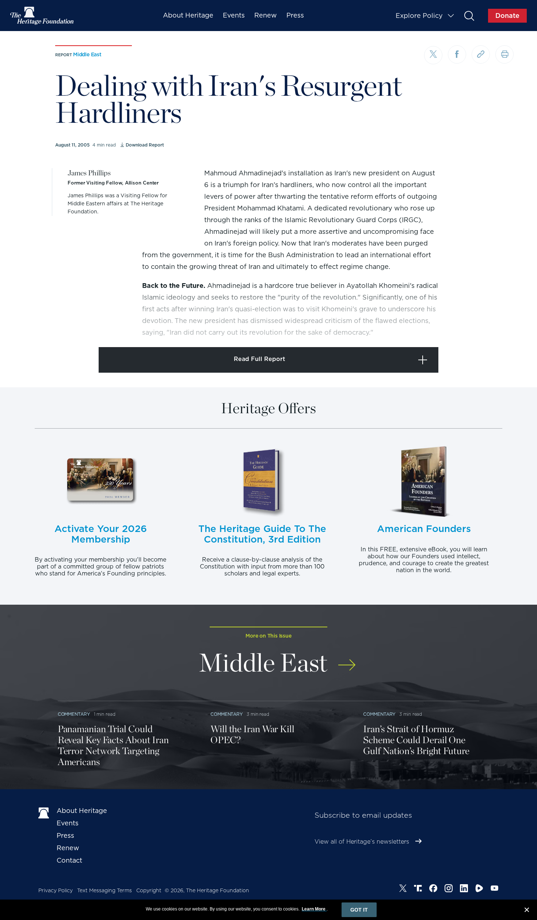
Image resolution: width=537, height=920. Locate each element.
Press (295, 15)
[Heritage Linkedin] (464, 889)
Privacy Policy (55, 890)
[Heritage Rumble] (479, 889)
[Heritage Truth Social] (418, 889)
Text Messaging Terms (104, 890)
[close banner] (526, 910)
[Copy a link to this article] (481, 54)
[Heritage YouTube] (495, 889)
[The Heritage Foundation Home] (42, 16)
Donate (507, 15)
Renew (265, 15)
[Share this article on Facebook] (457, 54)
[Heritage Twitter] (403, 889)
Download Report (145, 145)
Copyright (148, 890)
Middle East (87, 54)
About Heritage (188, 15)
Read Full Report (259, 359)
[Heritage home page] (43, 812)
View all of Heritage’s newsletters (362, 841)
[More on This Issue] (346, 660)
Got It (359, 910)
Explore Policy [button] (419, 15)
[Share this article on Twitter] (433, 55)
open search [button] (468, 15)
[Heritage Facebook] (433, 889)
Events (234, 15)
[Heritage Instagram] (449, 889)
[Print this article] (504, 54)
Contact (69, 860)
